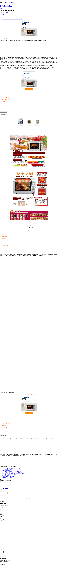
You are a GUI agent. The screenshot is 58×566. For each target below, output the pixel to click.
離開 (4, 564)
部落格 (3, 14)
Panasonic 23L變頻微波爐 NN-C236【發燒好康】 (12, 19)
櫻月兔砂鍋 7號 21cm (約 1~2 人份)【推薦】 (8, 476)
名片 (2, 15)
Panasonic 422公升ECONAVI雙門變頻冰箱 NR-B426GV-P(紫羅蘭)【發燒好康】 (13, 472)
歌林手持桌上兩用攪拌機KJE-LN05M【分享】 (8, 470)
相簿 (2, 13)
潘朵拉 (1, 481)
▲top (1, 489)
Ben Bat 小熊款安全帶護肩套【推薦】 (7, 469)
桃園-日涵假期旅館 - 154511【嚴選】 (7, 477)
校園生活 (6, 488)
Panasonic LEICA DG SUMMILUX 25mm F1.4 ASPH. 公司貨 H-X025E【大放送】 (13, 473)
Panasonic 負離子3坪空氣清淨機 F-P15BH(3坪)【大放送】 (10, 474)
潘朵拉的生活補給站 (6, 6)
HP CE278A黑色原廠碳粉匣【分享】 (7, 475)
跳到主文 (1, 8)
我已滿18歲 (2, 564)
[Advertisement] (29, 49)
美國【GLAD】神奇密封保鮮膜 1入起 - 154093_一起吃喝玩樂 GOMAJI (11, 471)
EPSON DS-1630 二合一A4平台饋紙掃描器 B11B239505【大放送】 (11, 468)
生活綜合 (7, 12)
